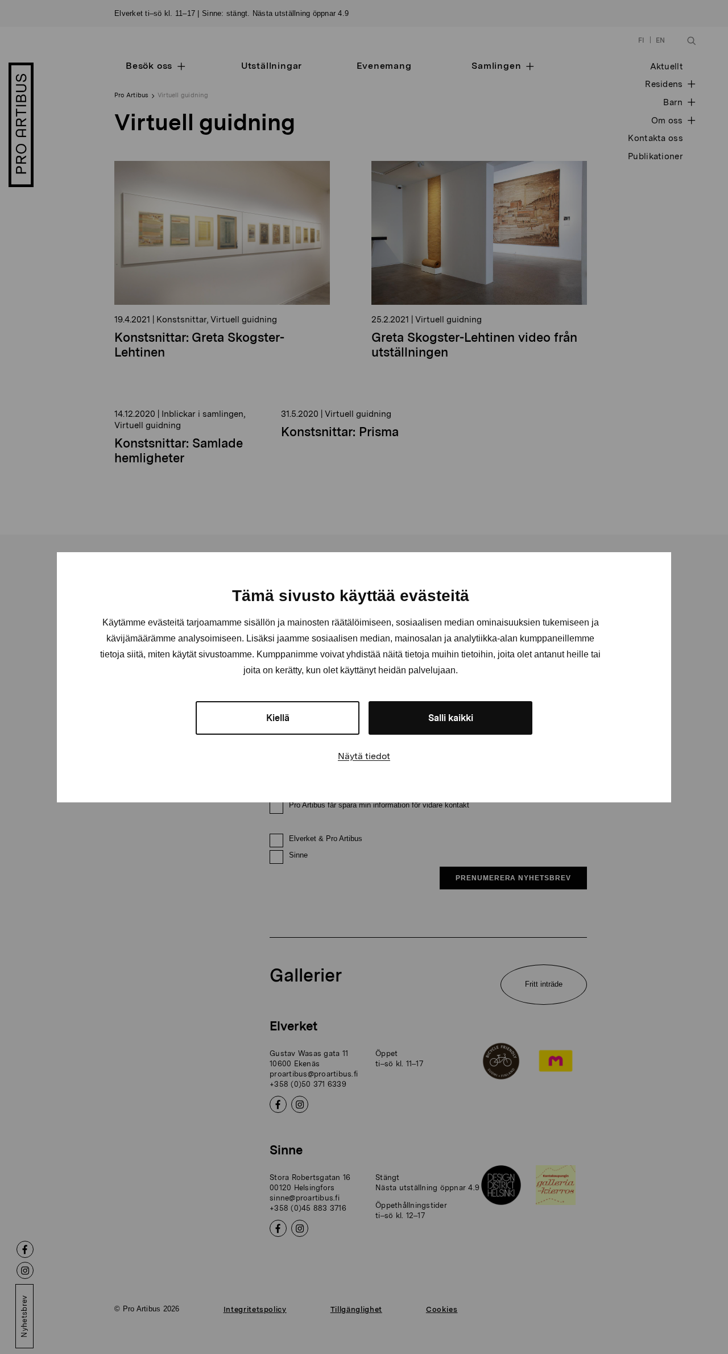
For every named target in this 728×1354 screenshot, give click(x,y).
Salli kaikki (450, 718)
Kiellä (277, 718)
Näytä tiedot (364, 756)
